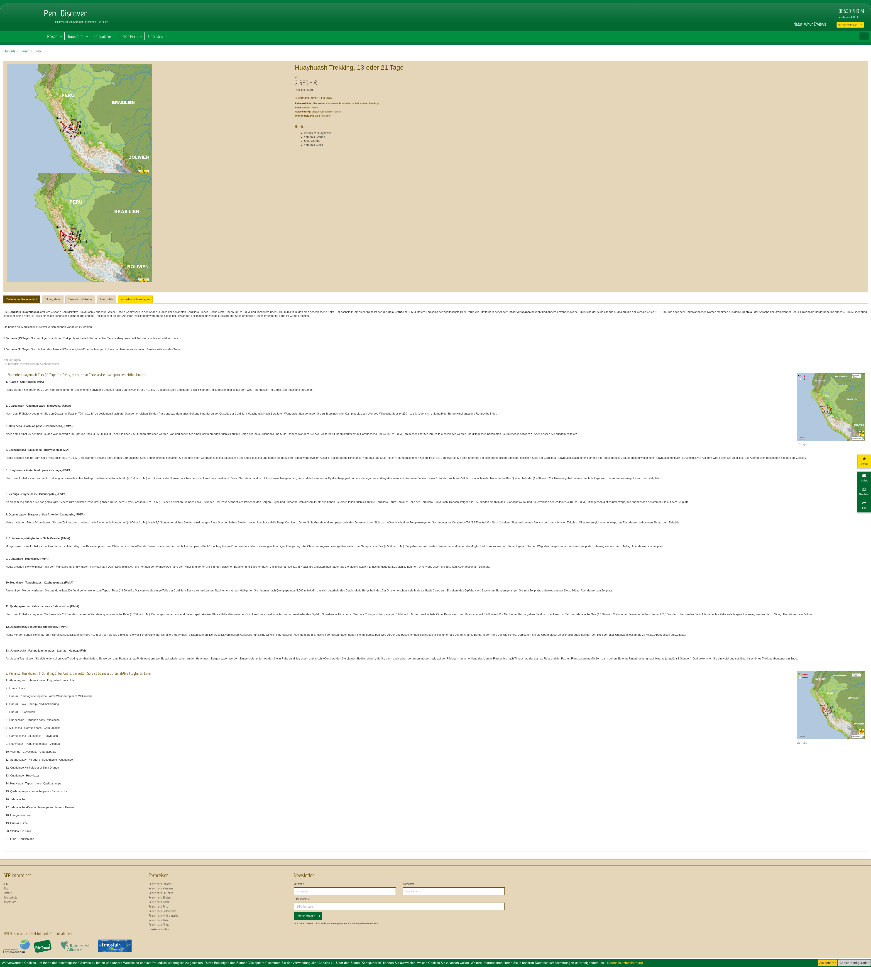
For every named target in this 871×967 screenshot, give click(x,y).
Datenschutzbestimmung (625, 963)
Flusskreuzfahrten (159, 929)
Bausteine (75, 36)
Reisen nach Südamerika (162, 911)
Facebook (804, 11)
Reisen (52, 36)
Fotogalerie (102, 36)
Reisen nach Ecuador (160, 884)
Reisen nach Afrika (159, 925)
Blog (5, 888)
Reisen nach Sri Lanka (161, 893)
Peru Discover (22, 23)
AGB (5, 884)
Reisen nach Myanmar (161, 888)
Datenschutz (10, 897)
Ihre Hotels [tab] (106, 299)
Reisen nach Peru (158, 906)
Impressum (9, 902)
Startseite (9, 51)
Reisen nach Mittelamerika (164, 916)
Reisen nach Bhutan (160, 897)
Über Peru (129, 36)
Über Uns (155, 36)
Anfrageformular (847, 25)
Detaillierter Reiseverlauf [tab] (21, 299)
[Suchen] (864, 36)
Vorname (299, 884)
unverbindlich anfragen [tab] (135, 299)
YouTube (794, 11)
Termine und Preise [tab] (80, 299)
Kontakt (7, 893)
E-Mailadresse (302, 899)
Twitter (813, 11)
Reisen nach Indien (159, 902)
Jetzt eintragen (305, 916)
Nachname (409, 884)
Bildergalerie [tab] (53, 299)
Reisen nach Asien (159, 920)
